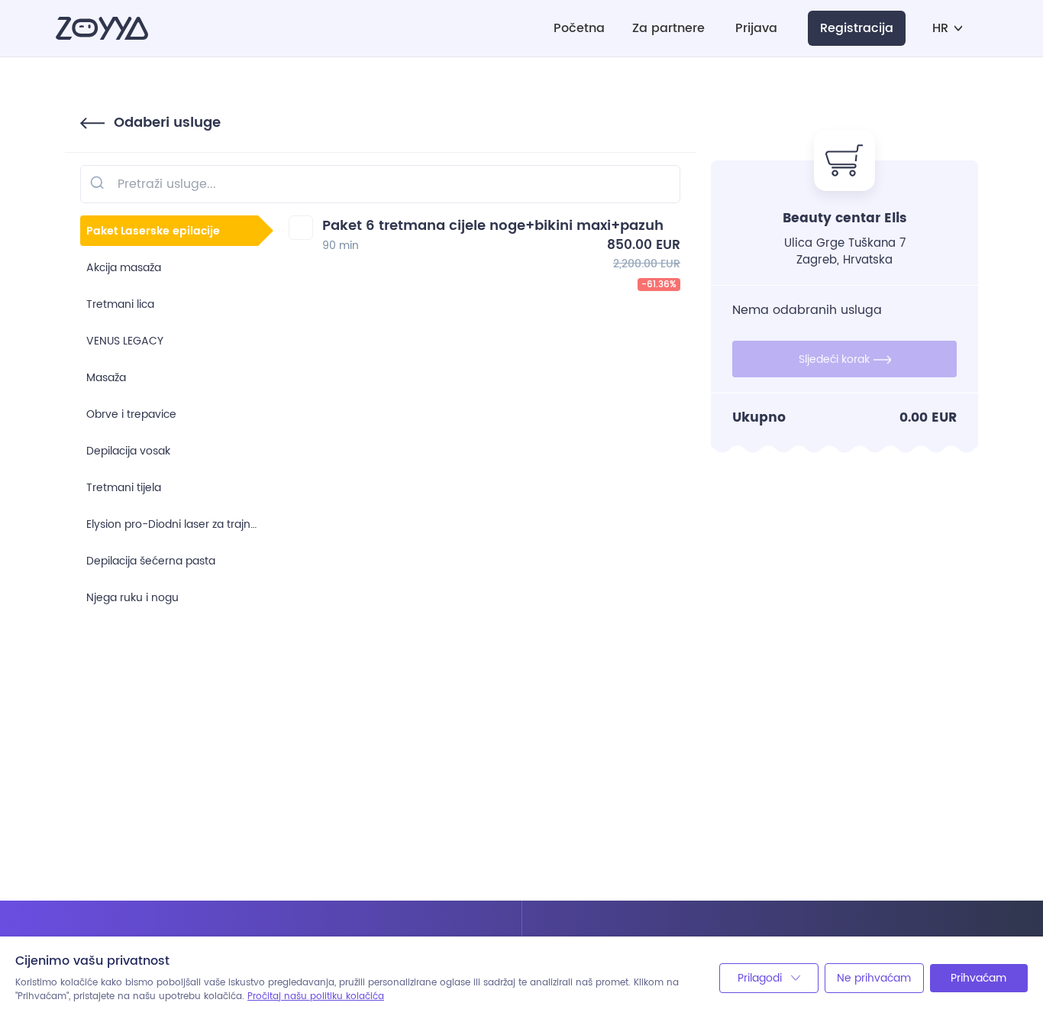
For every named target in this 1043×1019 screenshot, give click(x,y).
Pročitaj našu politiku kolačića (315, 996)
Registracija (856, 28)
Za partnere (668, 28)
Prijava (756, 28)
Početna (579, 28)
